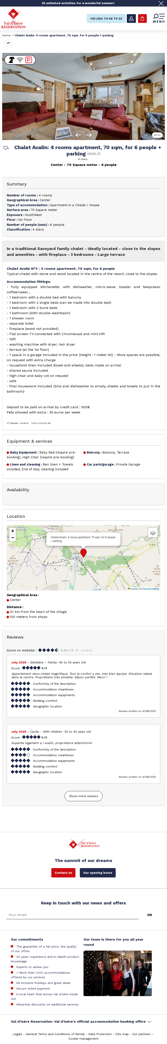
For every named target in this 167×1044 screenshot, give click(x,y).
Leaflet (134, 588)
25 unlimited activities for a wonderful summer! (78, 3)
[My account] (131, 18)
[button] (83, 553)
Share (8, 43)
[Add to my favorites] (5, 148)
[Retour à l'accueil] (13, 18)
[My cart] (142, 18)
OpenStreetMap (150, 588)
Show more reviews (83, 796)
